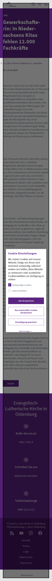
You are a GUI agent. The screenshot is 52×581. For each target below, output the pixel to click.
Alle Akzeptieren (26, 300)
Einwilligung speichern (26, 322)
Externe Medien (19, 290)
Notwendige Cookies (21, 285)
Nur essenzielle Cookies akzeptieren (26, 311)
